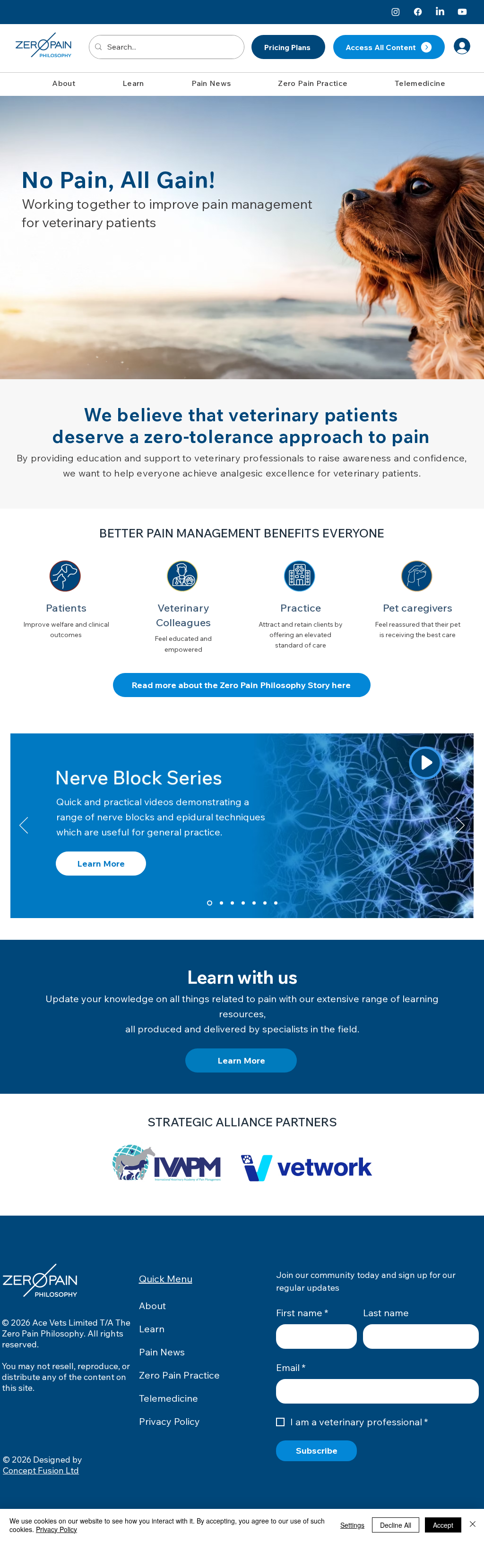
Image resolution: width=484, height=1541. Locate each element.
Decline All (395, 1525)
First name (302, 1313)
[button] (63, 83)
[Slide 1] (209, 903)
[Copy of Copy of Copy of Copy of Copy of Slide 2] (275, 903)
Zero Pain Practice (179, 1375)
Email (291, 1367)
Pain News (162, 1352)
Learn (151, 1329)
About (152, 1305)
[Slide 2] (221, 903)
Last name (386, 1313)
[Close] (472, 1524)
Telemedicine (168, 1398)
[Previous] (23, 826)
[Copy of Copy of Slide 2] (243, 903)
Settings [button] (352, 1525)
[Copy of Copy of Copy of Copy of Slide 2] (265, 903)
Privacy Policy (169, 1421)
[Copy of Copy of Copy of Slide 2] (254, 903)
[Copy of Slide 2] (232, 903)
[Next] (460, 826)
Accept (443, 1525)
